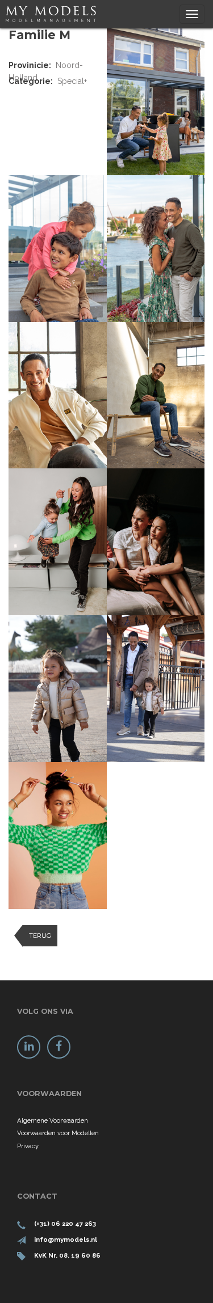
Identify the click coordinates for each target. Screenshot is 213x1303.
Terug (40, 936)
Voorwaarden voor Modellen (58, 1133)
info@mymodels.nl (65, 1239)
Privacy (28, 1146)
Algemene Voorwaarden (52, 1120)
